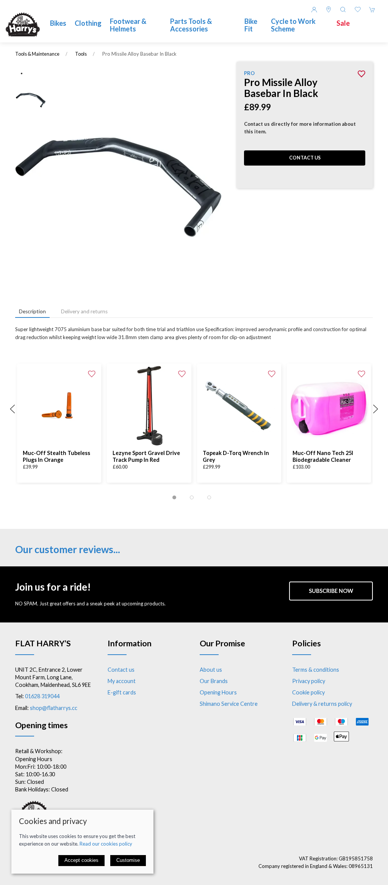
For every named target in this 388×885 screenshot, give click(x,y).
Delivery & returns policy (322, 703)
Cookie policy (308, 692)
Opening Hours (218, 692)
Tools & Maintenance (37, 54)
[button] (343, 9)
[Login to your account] (314, 9)
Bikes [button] (58, 23)
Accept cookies (81, 860)
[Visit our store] (328, 9)
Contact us (305, 158)
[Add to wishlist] (91, 373)
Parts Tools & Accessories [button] (191, 25)
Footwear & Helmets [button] (128, 25)
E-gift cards (122, 692)
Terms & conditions (315, 669)
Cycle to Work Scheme (293, 25)
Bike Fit (250, 25)
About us (211, 669)
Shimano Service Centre (229, 703)
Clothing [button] (88, 23)
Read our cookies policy (106, 844)
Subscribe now (331, 591)
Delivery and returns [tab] (84, 311)
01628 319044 (42, 696)
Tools (81, 54)
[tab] (174, 497)
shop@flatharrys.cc (53, 708)
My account (122, 681)
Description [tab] (32, 311)
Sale (343, 23)
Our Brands (214, 681)
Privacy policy (308, 681)
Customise (128, 860)
